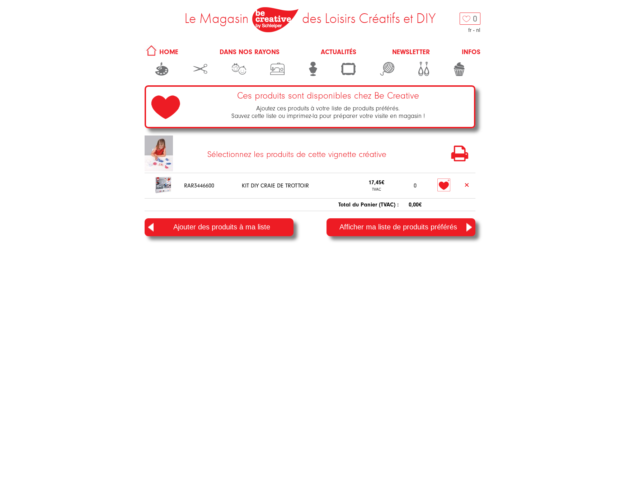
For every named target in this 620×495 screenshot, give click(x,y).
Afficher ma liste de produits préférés (398, 227)
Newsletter (411, 52)
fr (469, 30)
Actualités (338, 52)
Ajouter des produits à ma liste (221, 227)
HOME (167, 52)
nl (478, 30)
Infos (471, 52)
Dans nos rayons (250, 52)
